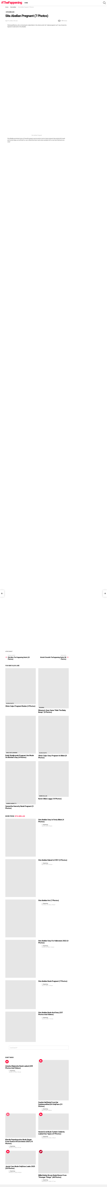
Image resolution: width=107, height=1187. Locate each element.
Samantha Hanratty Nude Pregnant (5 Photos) (19, 807)
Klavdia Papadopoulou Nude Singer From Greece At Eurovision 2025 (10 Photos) (19, 1141)
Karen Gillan (43, 796)
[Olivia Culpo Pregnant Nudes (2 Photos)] (20, 686)
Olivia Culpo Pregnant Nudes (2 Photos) (20, 706)
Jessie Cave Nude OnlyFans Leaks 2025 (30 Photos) (20, 1167)
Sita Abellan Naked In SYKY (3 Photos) (52, 860)
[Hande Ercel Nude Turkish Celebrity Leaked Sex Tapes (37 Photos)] (53, 1121)
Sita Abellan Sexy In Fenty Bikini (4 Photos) (51, 821)
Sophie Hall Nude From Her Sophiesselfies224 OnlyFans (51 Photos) (50, 1104)
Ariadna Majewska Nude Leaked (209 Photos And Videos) (19, 1067)
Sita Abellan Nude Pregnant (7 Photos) (52, 981)
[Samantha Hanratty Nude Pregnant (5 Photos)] (20, 782)
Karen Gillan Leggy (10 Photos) (50, 799)
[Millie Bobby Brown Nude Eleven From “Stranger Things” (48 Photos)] (53, 1162)
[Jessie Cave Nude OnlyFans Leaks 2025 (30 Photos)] (20, 1157)
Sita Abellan (20, 816)
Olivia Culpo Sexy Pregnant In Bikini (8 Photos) (52, 757)
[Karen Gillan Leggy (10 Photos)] (53, 779)
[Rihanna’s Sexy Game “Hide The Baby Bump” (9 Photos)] (53, 688)
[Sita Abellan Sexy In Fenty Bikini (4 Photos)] (20, 838)
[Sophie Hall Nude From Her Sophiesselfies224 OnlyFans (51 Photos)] (53, 1080)
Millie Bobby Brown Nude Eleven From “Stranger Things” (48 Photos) (52, 1176)
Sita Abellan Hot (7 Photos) (48, 900)
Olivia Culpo (10, 703)
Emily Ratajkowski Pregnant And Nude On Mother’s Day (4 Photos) (19, 756)
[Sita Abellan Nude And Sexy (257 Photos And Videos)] (20, 1027)
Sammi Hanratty (11, 803)
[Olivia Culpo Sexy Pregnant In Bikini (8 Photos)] (53, 735)
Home (26, 3)
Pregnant (9, 651)
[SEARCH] (104, 3)
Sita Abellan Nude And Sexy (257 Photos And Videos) (50, 1014)
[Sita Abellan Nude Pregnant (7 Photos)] (20, 994)
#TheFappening (11, 3)
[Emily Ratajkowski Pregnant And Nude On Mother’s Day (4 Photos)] (20, 735)
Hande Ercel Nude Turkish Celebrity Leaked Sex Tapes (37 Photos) (51, 1133)
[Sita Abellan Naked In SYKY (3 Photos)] (20, 878)
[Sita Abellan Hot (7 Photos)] (20, 918)
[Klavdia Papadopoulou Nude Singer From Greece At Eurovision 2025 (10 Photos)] (20, 1125)
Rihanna (41, 707)
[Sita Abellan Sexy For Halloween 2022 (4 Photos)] (20, 959)
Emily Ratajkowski (11, 752)
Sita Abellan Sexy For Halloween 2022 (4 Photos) (53, 942)
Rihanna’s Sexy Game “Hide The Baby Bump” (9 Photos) (52, 711)
